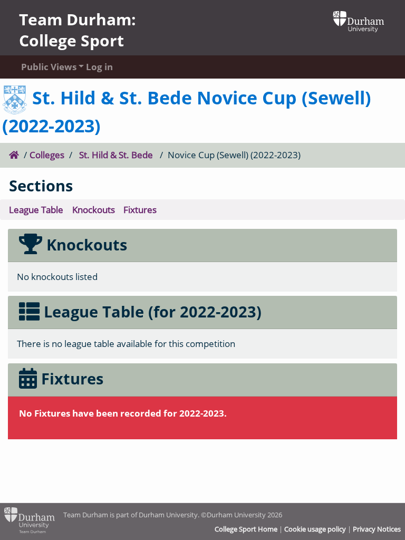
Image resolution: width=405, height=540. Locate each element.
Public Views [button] (43, 67)
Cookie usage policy (315, 529)
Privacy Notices (377, 529)
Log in (99, 67)
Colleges (47, 155)
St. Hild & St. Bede (116, 155)
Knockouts (93, 210)
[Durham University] (358, 20)
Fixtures (140, 210)
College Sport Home (246, 529)
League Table (36, 210)
